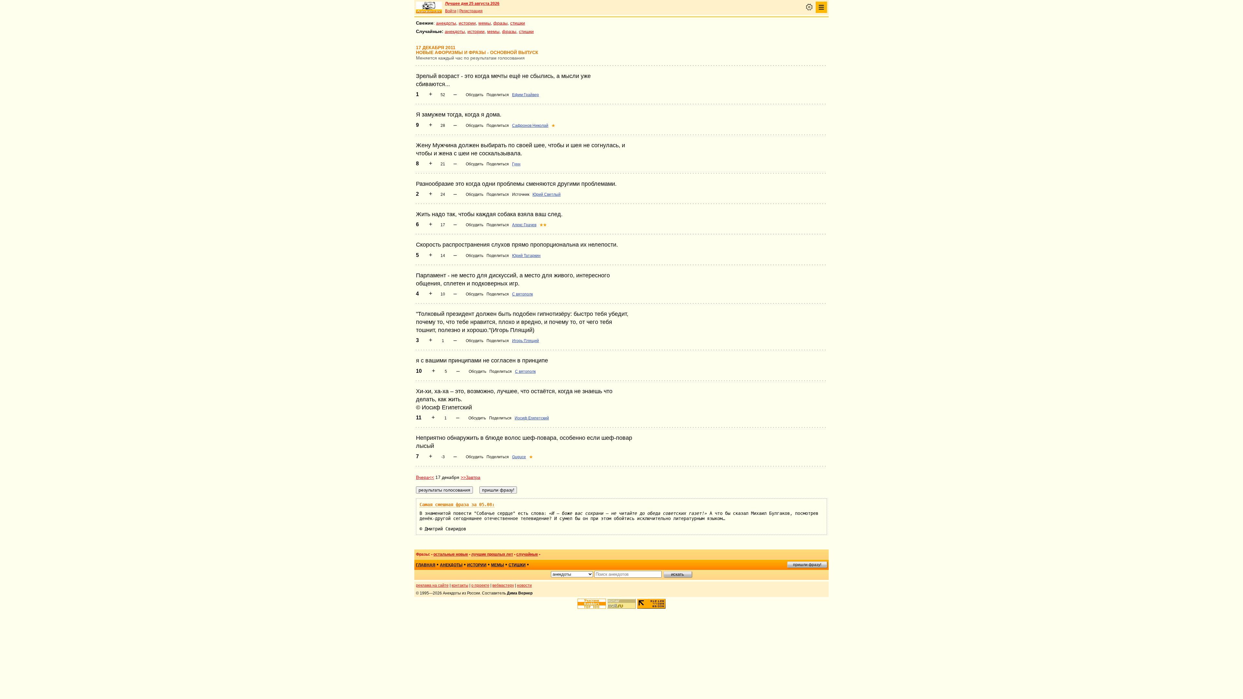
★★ (543, 225)
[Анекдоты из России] (429, 7)
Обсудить (474, 95)
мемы (484, 23)
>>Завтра (470, 477)
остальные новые (450, 554)
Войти (450, 11)
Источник (520, 194)
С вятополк (522, 294)
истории (467, 23)
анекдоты (446, 23)
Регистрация (471, 11)
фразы (500, 23)
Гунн (516, 164)
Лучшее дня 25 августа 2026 (472, 3)
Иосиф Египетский (532, 418)
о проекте (480, 585)
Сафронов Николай (530, 125)
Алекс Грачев (524, 225)
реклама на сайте (432, 585)
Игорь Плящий (525, 340)
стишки (517, 23)
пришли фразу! (807, 564)
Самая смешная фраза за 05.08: (457, 504)
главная (425, 565)
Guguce (519, 457)
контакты (460, 585)
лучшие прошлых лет (492, 554)
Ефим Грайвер (525, 95)
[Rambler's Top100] (591, 604)
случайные (527, 554)
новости (524, 585)
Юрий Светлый (546, 194)
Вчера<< (425, 477)
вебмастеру (503, 585)
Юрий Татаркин (526, 255)
